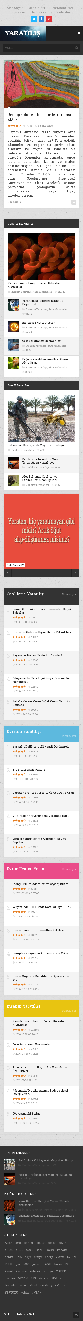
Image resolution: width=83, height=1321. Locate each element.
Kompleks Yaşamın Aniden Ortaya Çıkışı (41, 953)
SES (33, 1278)
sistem (43, 1278)
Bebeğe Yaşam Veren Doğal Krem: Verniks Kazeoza (41, 703)
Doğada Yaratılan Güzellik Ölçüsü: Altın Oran (45, 360)
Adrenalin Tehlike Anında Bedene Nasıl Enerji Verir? (40, 1092)
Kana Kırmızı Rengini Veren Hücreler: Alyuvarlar (34, 285)
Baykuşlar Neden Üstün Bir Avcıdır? (37, 655)
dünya (38, 1257)
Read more (14, 201)
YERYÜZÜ (11, 1292)
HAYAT (46, 1264)
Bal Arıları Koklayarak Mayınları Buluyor (36, 445)
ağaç (18, 1243)
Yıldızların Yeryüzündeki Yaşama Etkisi (41, 816)
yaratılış (46, 1285)
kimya (48, 1271)
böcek (30, 1250)
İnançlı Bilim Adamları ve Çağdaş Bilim (41, 884)
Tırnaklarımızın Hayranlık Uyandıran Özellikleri (40, 1069)
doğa (28, 1257)
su (61, 1278)
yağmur (60, 1285)
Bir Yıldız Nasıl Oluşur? (38, 322)
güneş (36, 1264)
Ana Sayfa (15, 8)
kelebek (35, 1271)
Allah (9, 1243)
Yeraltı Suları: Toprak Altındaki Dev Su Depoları (39, 840)
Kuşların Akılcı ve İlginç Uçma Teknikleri (42, 632)
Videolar (63, 12)
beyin (62, 1243)
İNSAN (37, 1292)
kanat (9, 1271)
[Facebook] (41, 19)
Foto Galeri (36, 8)
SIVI (54, 1278)
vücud (33, 1285)
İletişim (19, 12)
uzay (23, 1285)
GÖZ (26, 1264)
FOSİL (9, 1264)
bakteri (29, 1243)
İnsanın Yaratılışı (21, 291)
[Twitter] (34, 19)
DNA (19, 1257)
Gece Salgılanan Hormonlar (41, 341)
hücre (58, 1264)
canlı (40, 1250)
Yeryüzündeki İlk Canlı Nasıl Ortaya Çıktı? (42, 907)
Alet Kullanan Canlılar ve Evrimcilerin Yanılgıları (39, 478)
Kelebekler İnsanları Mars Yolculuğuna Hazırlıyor (40, 460)
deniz (9, 1257)
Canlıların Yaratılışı (23, 450)
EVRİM (71, 1257)
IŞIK (68, 1264)
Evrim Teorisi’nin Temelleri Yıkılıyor (39, 930)
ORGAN (23, 1278)
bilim (9, 1250)
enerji (49, 1257)
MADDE (61, 1271)
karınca (21, 1271)
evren (60, 1257)
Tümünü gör (69, 594)
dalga (50, 1250)
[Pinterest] (49, 19)
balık (41, 1243)
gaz (18, 1264)
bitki (19, 1250)
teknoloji (11, 1285)
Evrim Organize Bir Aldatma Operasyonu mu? (41, 977)
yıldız (25, 1292)
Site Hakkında (41, 12)
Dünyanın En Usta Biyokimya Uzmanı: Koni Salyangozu (43, 680)
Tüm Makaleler (61, 8)
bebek (52, 1243)
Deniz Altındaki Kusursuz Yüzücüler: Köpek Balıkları (42, 610)
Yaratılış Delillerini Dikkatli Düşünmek (42, 302)
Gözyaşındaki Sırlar (26, 1113)
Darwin (62, 1250)
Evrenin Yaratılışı (36, 309)
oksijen (10, 1278)
